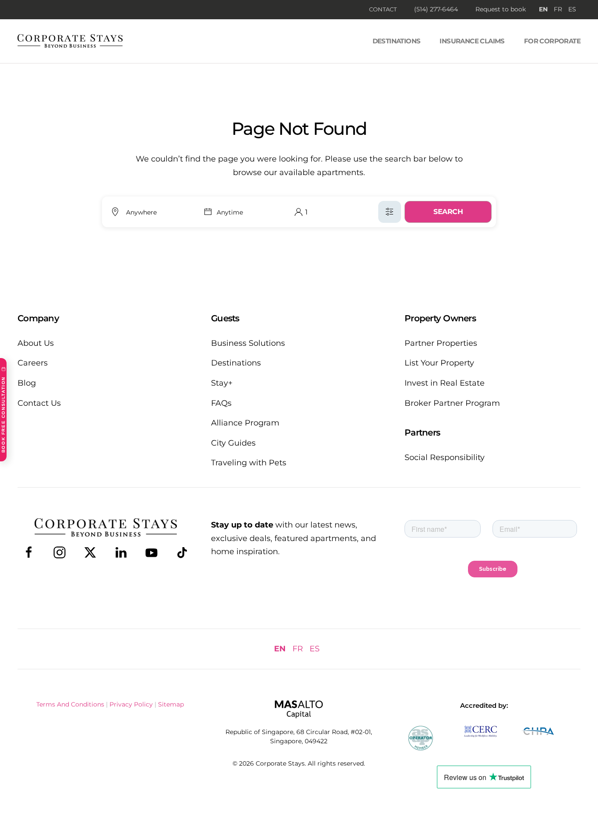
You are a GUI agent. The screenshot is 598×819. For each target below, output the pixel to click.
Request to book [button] (500, 9)
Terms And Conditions (70, 704)
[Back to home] (70, 41)
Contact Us (39, 403)
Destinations (397, 41)
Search (448, 211)
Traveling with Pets (248, 462)
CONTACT (383, 9)
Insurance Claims (472, 41)
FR (558, 9)
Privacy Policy (131, 704)
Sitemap (171, 704)
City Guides (233, 443)
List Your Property (439, 363)
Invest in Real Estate (445, 383)
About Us (36, 343)
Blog (27, 383)
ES (572, 9)
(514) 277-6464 (436, 9)
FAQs (221, 403)
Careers (33, 363)
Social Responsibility (445, 457)
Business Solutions (248, 343)
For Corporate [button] (552, 41)
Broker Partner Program (452, 403)
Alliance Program (245, 423)
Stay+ (221, 383)
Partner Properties (441, 343)
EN (543, 9)
